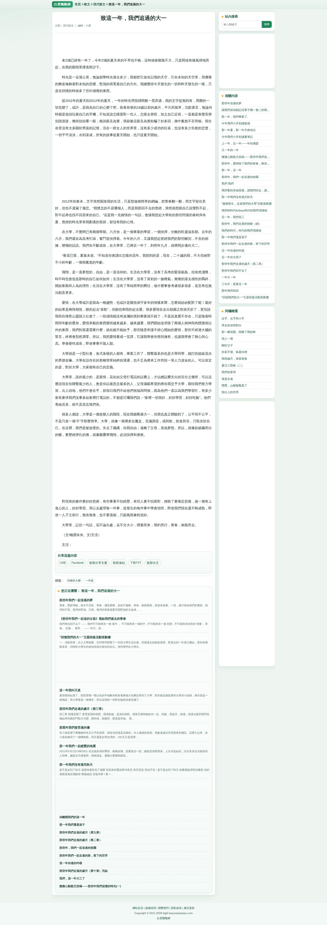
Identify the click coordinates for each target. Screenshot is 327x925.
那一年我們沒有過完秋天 (237, 197)
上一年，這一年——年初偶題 (240, 143)
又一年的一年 (230, 150)
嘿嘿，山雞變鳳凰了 (234, 385)
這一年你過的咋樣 (70, 863)
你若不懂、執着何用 (234, 352)
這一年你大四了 (231, 257)
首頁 (78, 4)
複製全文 (153, 562)
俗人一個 (227, 338)
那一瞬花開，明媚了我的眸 (239, 332)
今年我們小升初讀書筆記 (237, 136)
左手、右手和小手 (233, 318)
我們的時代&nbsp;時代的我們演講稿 (244, 210)
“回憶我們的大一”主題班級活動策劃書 (245, 297)
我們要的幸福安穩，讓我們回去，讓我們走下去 (247, 190)
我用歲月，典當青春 (234, 358)
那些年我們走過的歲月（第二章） (80, 840)
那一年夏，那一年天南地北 (239, 130)
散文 (87, 4)
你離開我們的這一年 (72, 817)
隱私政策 (176, 907)
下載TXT (135, 562)
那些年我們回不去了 (234, 270)
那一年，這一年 (231, 170)
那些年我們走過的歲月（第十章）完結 (83, 870)
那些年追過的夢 (231, 103)
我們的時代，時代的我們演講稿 (241, 230)
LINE (63, 562)
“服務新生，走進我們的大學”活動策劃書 (247, 203)
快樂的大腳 (74, 580)
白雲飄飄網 (163, 918)
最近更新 (189, 907)
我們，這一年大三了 (72, 878)
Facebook (78, 562)
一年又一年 (229, 277)
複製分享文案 (98, 562)
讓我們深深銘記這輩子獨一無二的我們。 (247, 109)
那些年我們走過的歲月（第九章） (80, 832)
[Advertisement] (133, 43)
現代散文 (99, 4)
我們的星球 (229, 372)
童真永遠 (227, 378)
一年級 (89, 580)
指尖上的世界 (230, 392)
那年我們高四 (230, 290)
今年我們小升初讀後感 (236, 123)
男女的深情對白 (231, 325)
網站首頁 (137, 907)
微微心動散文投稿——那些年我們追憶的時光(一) (90, 886)
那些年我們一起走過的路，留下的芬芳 (83, 855)
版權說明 (150, 907)
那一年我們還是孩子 (72, 824)
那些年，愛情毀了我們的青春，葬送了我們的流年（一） (247, 163)
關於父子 (227, 345)
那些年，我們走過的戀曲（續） (241, 223)
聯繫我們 (163, 907)
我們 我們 (228, 183)
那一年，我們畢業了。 (236, 116)
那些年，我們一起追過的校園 (77, 847)
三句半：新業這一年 (234, 284)
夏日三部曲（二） (233, 365)
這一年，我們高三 (233, 217)
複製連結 (119, 562)
